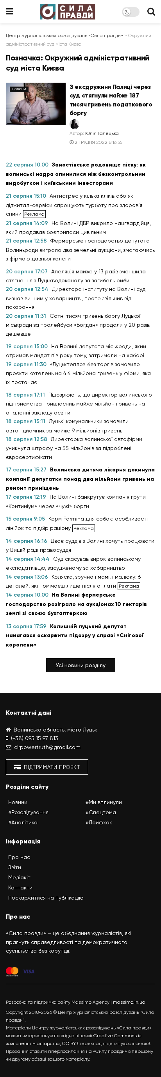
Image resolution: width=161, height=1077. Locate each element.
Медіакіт (19, 877)
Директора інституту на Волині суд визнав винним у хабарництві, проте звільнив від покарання (75, 298)
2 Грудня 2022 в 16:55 (97, 142)
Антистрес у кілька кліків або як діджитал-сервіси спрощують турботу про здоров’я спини (74, 205)
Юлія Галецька (102, 133)
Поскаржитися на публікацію (46, 898)
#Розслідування (28, 812)
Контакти (20, 887)
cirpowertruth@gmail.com (47, 747)
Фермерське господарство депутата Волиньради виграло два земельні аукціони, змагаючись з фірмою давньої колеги (80, 249)
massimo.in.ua (129, 1002)
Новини (19, 89)
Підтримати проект (51, 767)
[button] (80, 665)
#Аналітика (23, 822)
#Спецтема (101, 812)
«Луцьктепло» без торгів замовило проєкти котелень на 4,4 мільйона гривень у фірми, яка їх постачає (78, 373)
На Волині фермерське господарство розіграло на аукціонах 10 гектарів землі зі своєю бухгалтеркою (76, 604)
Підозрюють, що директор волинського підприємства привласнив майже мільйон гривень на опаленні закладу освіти (79, 403)
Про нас (19, 857)
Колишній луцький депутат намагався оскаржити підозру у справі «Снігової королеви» (75, 635)
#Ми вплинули (104, 802)
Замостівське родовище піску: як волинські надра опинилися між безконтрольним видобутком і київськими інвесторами (76, 173)
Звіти (14, 867)
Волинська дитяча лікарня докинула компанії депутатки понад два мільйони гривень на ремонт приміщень (80, 478)
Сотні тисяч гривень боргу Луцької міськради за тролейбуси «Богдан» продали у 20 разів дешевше (78, 325)
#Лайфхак (99, 822)
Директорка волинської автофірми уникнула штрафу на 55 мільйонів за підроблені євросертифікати (74, 448)
